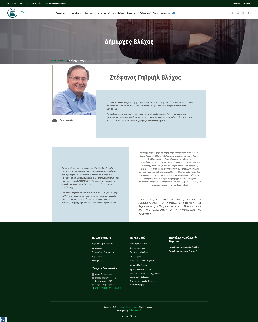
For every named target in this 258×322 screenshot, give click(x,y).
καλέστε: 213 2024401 (242, 3)
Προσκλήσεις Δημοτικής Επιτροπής (183, 251)
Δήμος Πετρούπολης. (129, 307)
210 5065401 (115, 288)
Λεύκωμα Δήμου (98, 261)
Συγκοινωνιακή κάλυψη (139, 252)
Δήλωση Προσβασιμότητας (140, 269)
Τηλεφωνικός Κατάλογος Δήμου (142, 261)
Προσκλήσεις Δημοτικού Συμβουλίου (184, 247)
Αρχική (59, 13)
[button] (3, 319)
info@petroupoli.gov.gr (57, 3)
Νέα (154, 13)
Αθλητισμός (145, 13)
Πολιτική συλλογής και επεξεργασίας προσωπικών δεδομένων (145, 275)
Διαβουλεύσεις (98, 256)
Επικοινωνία (165, 13)
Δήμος (65, 13)
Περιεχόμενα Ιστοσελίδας (140, 243)
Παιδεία (120, 13)
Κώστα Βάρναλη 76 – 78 (105, 278)
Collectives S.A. (135, 310)
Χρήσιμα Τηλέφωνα (137, 248)
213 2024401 (101, 288)
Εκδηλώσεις (97, 248)
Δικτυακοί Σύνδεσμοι (138, 265)
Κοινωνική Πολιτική (106, 13)
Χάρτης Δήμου (135, 256)
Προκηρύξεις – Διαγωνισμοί (103, 252)
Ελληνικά (176, 13)
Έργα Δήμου (76, 13)
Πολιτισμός (132, 13)
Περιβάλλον (89, 13)
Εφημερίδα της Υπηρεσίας (102, 243)
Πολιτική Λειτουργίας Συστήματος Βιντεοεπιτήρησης (144, 283)
